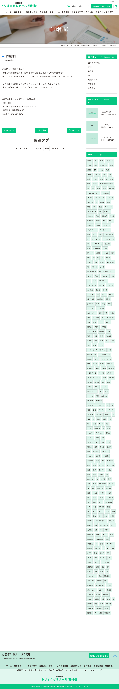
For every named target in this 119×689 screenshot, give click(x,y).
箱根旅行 (101, 470)
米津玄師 (99, 401)
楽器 (88, 248)
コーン (96, 359)
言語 (97, 396)
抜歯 (108, 507)
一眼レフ (90, 225)
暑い (100, 391)
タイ (103, 437)
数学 (95, 604)
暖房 (112, 253)
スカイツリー (91, 313)
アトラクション (105, 230)
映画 (107, 170)
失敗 (107, 341)
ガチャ (109, 585)
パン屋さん (105, 562)
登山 (95, 447)
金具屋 (89, 521)
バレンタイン (103, 525)
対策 (100, 234)
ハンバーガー (91, 211)
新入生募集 (90, 299)
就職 (88, 474)
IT (96, 202)
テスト (95, 179)
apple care (90, 479)
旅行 (108, 202)
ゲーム (89, 571)
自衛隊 (103, 479)
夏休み (109, 447)
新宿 (107, 424)
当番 (94, 507)
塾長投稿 (91, 88)
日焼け (108, 433)
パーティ (103, 558)
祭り (88, 498)
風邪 (94, 498)
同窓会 (98, 221)
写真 (94, 465)
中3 (95, 525)
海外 (88, 364)
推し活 (95, 493)
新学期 (111, 295)
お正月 (101, 511)
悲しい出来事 (91, 271)
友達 (97, 461)
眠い (88, 424)
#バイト (55, 148)
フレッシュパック (105, 354)
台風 (103, 461)
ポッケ (102, 267)
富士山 (89, 447)
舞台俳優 (111, 188)
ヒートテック (108, 234)
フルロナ (110, 198)
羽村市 (108, 299)
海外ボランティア (93, 442)
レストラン (90, 295)
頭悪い (96, 327)
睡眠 (104, 419)
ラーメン (104, 387)
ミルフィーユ (91, 285)
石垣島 (101, 498)
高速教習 (108, 336)
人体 (97, 216)
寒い (95, 161)
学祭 (111, 165)
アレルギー (105, 276)
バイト (101, 322)
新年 (94, 511)
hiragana (90, 368)
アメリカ (90, 396)
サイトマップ (96, 670)
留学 (106, 391)
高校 (108, 428)
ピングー (101, 590)
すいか (101, 424)
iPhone (101, 474)
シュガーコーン (106, 359)
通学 (103, 567)
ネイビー (99, 414)
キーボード (96, 248)
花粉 (100, 516)
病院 (112, 276)
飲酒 (95, 558)
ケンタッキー (91, 576)
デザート (101, 285)
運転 (94, 281)
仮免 (97, 304)
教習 (88, 317)
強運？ (89, 336)
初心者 (98, 225)
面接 (88, 234)
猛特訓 (99, 581)
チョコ (113, 525)
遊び (94, 322)
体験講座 (100, 299)
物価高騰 (106, 456)
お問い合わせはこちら (101, 6)
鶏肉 (109, 304)
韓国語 (109, 590)
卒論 (113, 511)
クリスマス (105, 193)
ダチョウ (107, 211)
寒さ (101, 161)
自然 (94, 470)
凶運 (108, 331)
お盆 (103, 599)
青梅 (108, 599)
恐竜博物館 (108, 502)
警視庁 (102, 553)
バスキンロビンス (108, 239)
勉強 (88, 184)
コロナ (89, 198)
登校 (97, 567)
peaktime (90, 304)
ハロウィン (109, 161)
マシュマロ (90, 308)
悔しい (89, 276)
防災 (95, 553)
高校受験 (108, 604)
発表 (88, 516)
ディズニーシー (92, 230)
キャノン (90, 456)
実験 (101, 341)
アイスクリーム (97, 244)
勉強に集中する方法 (106, 184)
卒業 (105, 313)
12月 (89, 502)
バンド (105, 248)
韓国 (88, 493)
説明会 (89, 327)
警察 (94, 484)
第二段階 (96, 317)
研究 (98, 188)
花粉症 (96, 276)
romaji (102, 364)
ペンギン (106, 253)
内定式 (109, 470)
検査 (105, 516)
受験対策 (91, 84)
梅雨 (107, 539)
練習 (93, 488)
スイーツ (110, 285)
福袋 (88, 207)
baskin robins (91, 354)
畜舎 (94, 410)
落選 (101, 336)
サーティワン (96, 239)
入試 (88, 281)
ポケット (94, 267)
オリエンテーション (108, 317)
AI (96, 544)
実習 (112, 341)
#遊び (46, 148)
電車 (88, 419)
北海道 (89, 530)
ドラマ (106, 530)
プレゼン (110, 373)
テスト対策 (98, 613)
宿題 (88, 451)
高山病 (102, 447)
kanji (97, 368)
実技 (105, 581)
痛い (88, 511)
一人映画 (108, 488)
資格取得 (90, 567)
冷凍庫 (89, 359)
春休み (105, 290)
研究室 (104, 327)
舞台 (104, 188)
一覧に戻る (41, 130)
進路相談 (90, 461)
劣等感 (89, 341)
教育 (88, 179)
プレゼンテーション (93, 378)
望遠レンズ (105, 451)
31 (88, 244)
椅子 (98, 419)
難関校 (89, 613)
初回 (88, 465)
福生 (90, 75)
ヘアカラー (110, 410)
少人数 (89, 604)
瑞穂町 (91, 71)
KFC (107, 571)
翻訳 (103, 382)
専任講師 (107, 613)
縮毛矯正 (90, 539)
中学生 (89, 525)
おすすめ (97, 174)
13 (107, 474)
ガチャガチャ (91, 590)
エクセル (104, 396)
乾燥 (88, 258)
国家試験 (90, 221)
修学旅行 (90, 544)
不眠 (110, 419)
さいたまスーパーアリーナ (95, 405)
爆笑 (95, 262)
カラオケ (90, 401)
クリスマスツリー (93, 193)
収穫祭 (109, 493)
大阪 (102, 442)
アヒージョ (100, 308)
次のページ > (74, 130)
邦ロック (90, 253)
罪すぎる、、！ (92, 391)
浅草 (100, 313)
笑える (89, 262)
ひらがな (111, 368)
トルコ (105, 534)
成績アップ (92, 79)
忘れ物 (102, 262)
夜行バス (101, 465)
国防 (109, 479)
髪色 (94, 474)
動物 (108, 382)
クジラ (96, 387)
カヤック (97, 548)
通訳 (100, 576)
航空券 (95, 364)
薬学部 (108, 258)
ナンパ (89, 428)
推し (109, 558)
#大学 (38, 148)
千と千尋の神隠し (100, 521)
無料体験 (99, 608)
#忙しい (65, 148)
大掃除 (96, 599)
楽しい (96, 382)
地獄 (104, 378)
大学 (88, 322)
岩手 (88, 470)
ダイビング (109, 498)
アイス (101, 345)
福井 (100, 502)
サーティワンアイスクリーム (96, 350)
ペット (104, 295)
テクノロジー (110, 544)
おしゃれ (90, 437)
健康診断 (90, 534)
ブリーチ (90, 414)
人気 (100, 211)
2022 (89, 170)
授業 (95, 341)
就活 (94, 234)
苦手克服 (90, 608)
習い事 (106, 608)
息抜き (89, 174)
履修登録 (101, 331)
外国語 (95, 184)
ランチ (96, 562)
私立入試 (111, 521)
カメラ (111, 221)
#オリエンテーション (24, 148)
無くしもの (110, 262)
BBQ (103, 304)
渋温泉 (112, 516)
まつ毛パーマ (103, 281)
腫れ (94, 516)
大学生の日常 (91, 331)
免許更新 (110, 461)
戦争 (108, 553)
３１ (109, 350)
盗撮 (88, 484)
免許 (88, 345)
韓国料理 (106, 594)
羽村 (90, 67)
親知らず (101, 507)
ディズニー (106, 225)
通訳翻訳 (107, 576)
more (104, 368)
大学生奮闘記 (100, 585)
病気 (104, 174)
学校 (93, 188)
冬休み (98, 290)
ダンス (98, 594)
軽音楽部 (107, 244)
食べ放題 (90, 290)
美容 (97, 437)
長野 (95, 530)
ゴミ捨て (107, 414)
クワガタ (90, 433)
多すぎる (96, 451)
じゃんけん (90, 581)
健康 (88, 410)
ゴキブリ (101, 410)
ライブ (101, 170)
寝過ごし (111, 484)
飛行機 (98, 456)
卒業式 (112, 313)
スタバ (89, 165)
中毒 (101, 571)
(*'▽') (89, 553)
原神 (95, 571)
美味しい (90, 216)
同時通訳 (90, 585)
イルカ (89, 387)
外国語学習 (99, 539)
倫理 (101, 544)
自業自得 (111, 378)
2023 (94, 207)
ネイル (89, 599)
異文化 (89, 558)
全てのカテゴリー (95, 62)
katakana (110, 364)
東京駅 (89, 562)
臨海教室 (97, 428)
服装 (104, 221)
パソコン (90, 202)
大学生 (102, 202)
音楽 (95, 170)
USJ (108, 442)
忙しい (108, 322)
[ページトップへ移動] (115, 656)
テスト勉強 (109, 179)
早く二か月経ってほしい (106, 271)
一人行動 (100, 488)
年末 (94, 502)
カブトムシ (99, 433)
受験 (110, 174)
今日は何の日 (91, 373)
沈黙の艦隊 (102, 484)
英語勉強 (104, 216)
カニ (88, 507)
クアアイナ (108, 207)
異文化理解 (110, 465)
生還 (112, 548)
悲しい (89, 382)
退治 (94, 424)
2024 (107, 511)
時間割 (98, 534)
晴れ (111, 534)
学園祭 (102, 493)
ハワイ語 (101, 373)
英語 (101, 604)
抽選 (100, 207)
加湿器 (98, 253)
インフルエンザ (99, 198)
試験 (94, 345)
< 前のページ (9, 130)
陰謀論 (89, 548)
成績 (101, 179)
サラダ (112, 216)
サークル (90, 594)
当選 (95, 336)
